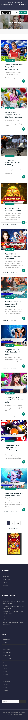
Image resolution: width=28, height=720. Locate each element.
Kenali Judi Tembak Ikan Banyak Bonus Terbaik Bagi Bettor (14, 495)
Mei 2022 (5, 671)
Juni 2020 (5, 684)
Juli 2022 (5, 665)
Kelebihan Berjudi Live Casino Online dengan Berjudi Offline (13, 304)
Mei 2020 (5, 687)
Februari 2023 (6, 649)
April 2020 (5, 691)
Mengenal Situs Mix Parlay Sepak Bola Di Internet (12, 352)
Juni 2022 (5, 668)
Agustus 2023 (6, 639)
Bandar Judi (9, 108)
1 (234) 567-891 (21, 4)
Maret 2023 (5, 646)
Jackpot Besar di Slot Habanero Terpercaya (11, 618)
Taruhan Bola (10, 60)
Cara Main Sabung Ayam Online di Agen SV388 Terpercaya (12, 162)
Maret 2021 (5, 675)
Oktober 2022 (6, 655)
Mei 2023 (5, 643)
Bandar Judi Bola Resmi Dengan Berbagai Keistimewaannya (14, 67)
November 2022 (7, 652)
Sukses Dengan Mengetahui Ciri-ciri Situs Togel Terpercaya (13, 115)
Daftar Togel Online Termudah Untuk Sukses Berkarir (14, 400)
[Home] (11, 31)
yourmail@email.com (8, 4)
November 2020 (7, 678)
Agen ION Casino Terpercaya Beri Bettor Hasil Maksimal (13, 256)
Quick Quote (22, 12)
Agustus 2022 (6, 662)
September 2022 (7, 659)
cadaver (5, 83)
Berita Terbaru (10, 489)
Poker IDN (5, 582)
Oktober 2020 (6, 681)
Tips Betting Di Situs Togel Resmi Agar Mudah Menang (12, 447)
